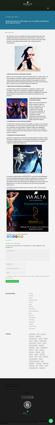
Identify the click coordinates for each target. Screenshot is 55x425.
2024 (38, 334)
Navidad (31, 306)
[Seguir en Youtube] (32, 397)
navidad (36, 354)
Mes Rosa (38, 352)
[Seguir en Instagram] (29, 397)
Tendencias (32, 322)
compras (45, 338)
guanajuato (31, 347)
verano (46, 365)
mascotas (42, 350)
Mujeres (31, 354)
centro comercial (33, 338)
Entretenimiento (33, 300)
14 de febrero (32, 334)
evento (39, 343)
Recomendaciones (33, 311)
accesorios (43, 334)
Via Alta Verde (32, 326)
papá (40, 356)
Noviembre (42, 354)
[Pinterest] (16, 236)
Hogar (37, 347)
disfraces (36, 341)
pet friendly (45, 356)
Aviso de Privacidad (42, 423)
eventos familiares (33, 345)
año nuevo (31, 336)
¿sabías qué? (42, 368)
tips (37, 365)
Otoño (36, 356)
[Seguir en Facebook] (22, 397)
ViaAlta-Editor (10, 32)
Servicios (31, 315)
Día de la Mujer (43, 341)
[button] (51, 421)
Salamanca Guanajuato (34, 361)
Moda (30, 304)
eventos (44, 343)
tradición (41, 365)
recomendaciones (33, 359)
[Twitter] (11, 236)
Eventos (31, 302)
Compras (31, 295)
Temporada (45, 363)
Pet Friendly (32, 308)
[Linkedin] (13, 236)
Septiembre (31, 363)
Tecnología (31, 319)
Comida (31, 293)
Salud (30, 313)
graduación (41, 345)
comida (40, 338)
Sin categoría (32, 317)
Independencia (44, 347)
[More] (22, 236)
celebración (38, 336)
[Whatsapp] (19, 236)
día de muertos (32, 343)
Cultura (30, 298)
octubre (31, 356)
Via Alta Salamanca (33, 368)
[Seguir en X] (26, 397)
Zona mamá (32, 328)
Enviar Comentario (12, 281)
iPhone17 (31, 350)
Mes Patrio (31, 352)
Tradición (31, 324)
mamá (36, 350)
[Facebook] (8, 236)
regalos (40, 359)
